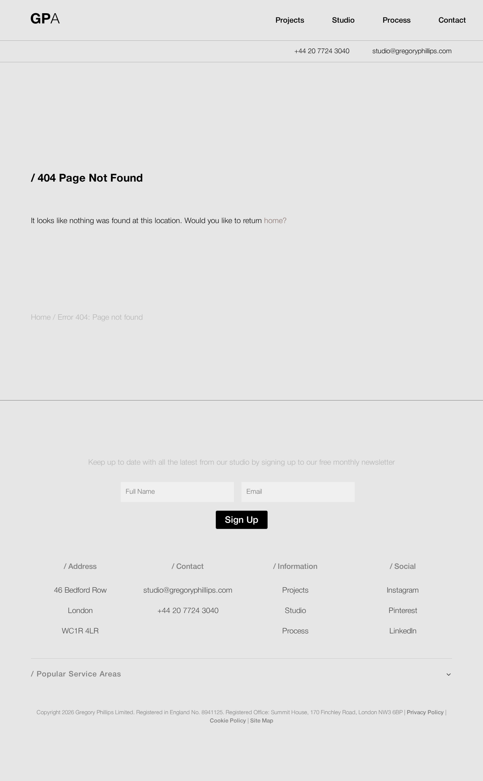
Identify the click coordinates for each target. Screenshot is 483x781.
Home (41, 317)
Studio (343, 20)
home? (275, 221)
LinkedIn (403, 631)
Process (397, 20)
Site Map (261, 721)
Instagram (403, 590)
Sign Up (241, 520)
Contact (452, 20)
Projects (289, 20)
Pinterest (403, 611)
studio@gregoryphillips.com (412, 51)
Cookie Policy (228, 721)
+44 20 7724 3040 (321, 51)
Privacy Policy (425, 712)
